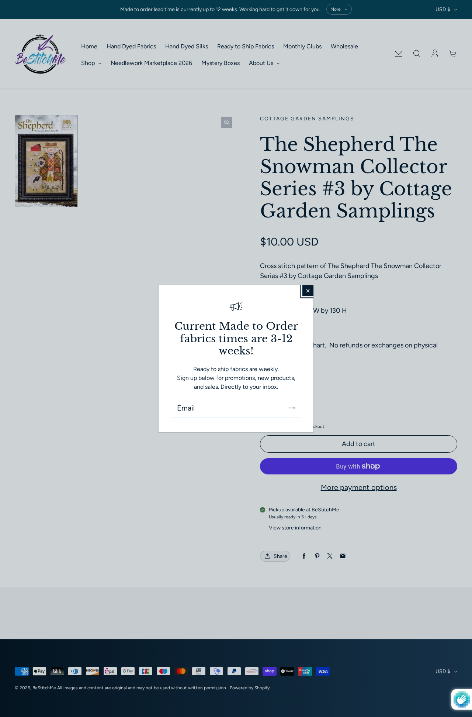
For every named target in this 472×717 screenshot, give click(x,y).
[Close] (307, 290)
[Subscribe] (291, 408)
